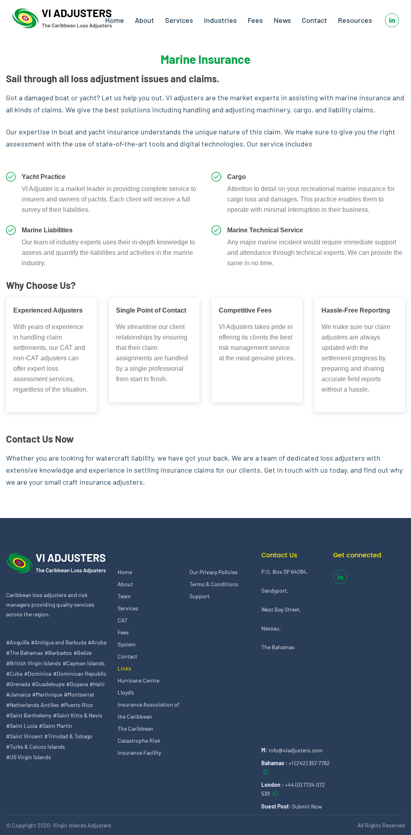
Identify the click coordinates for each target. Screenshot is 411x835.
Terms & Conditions (213, 584)
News (282, 20)
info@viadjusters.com (296, 750)
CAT (123, 620)
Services (179, 20)
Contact (314, 20)
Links (124, 668)
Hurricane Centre (138, 680)
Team (124, 596)
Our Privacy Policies (213, 572)
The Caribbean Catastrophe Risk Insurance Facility (139, 740)
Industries (220, 20)
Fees (255, 20)
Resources (355, 20)
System (127, 644)
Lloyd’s (126, 692)
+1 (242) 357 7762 (309, 763)
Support (199, 596)
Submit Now (307, 806)
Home (114, 20)
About (144, 20)
